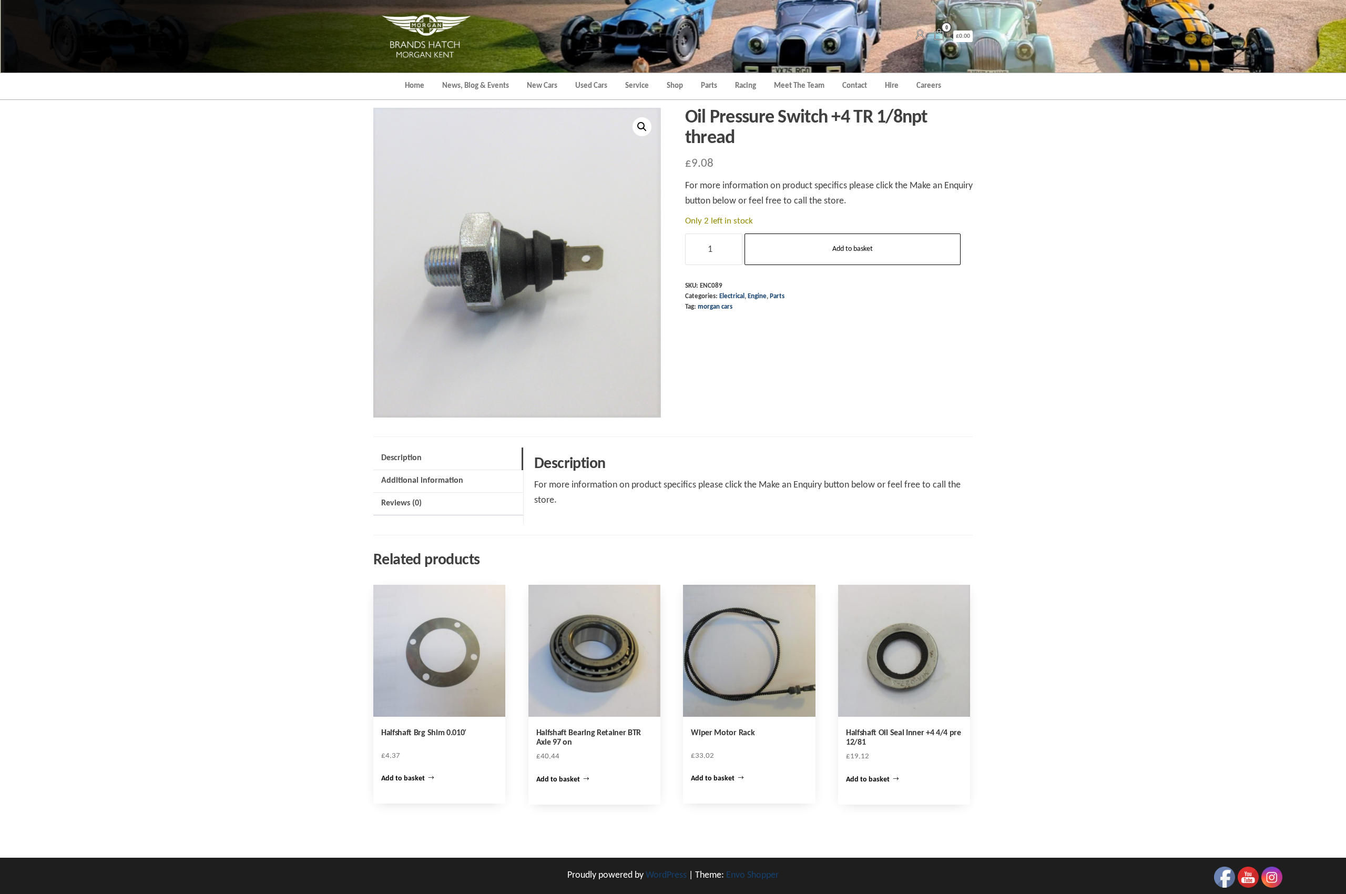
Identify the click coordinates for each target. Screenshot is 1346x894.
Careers (928, 86)
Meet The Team (799, 86)
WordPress (666, 875)
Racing (745, 86)
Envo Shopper (752, 875)
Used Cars (591, 86)
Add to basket (852, 249)
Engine (757, 296)
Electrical (732, 296)
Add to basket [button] (403, 779)
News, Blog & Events (475, 86)
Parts (709, 86)
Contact (854, 86)
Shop (675, 86)
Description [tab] (401, 458)
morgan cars (715, 307)
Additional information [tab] (422, 480)
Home (414, 86)
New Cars (542, 86)
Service (637, 86)
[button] (642, 126)
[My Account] (920, 36)
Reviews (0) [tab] (401, 503)
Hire (892, 86)
